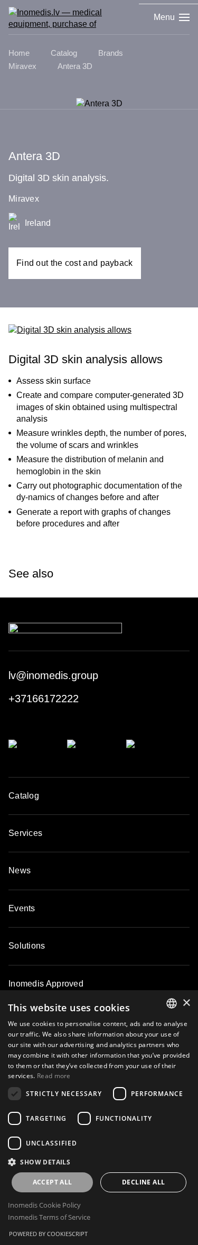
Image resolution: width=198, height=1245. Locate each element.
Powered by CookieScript (48, 1234)
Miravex (23, 198)
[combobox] (171, 1003)
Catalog (23, 795)
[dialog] (99, 1117)
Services (25, 833)
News (19, 870)
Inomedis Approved (45, 983)
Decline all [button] (143, 1182)
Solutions (26, 945)
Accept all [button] (52, 1182)
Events (21, 908)
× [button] (186, 1003)
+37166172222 (43, 698)
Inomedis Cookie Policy (44, 1205)
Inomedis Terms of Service (49, 1217)
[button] (99, 1162)
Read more (54, 1075)
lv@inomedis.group (53, 675)
